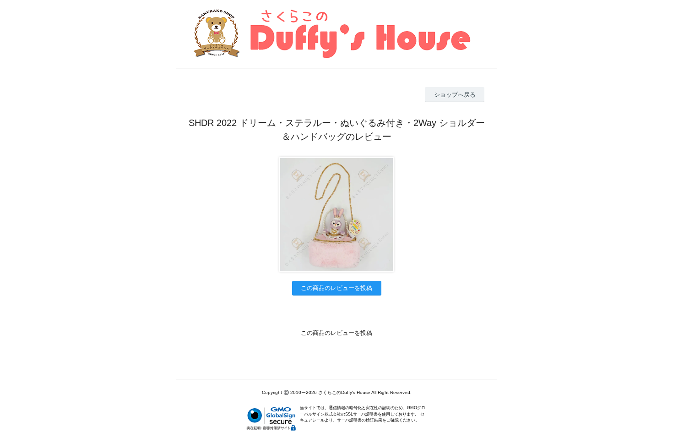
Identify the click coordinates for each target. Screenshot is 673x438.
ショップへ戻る (455, 94)
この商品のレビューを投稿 (336, 288)
